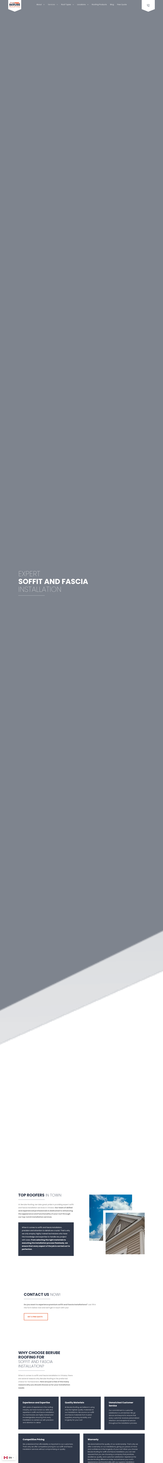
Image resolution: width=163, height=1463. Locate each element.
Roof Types (66, 4)
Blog (112, 4)
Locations (81, 4)
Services (51, 4)
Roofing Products (99, 4)
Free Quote (122, 4)
